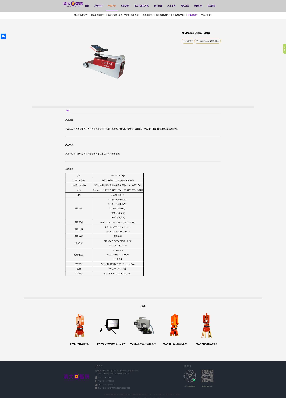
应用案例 (125, 5)
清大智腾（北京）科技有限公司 (129, 397)
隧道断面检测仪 (80, 15)
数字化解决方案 (142, 5)
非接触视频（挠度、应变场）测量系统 (123, 15)
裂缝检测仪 (147, 15)
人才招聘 (171, 5)
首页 (87, 5)
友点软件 (162, 397)
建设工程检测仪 (162, 15)
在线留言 (212, 5)
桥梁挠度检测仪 (97, 15)
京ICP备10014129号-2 (148, 397)
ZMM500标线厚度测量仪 (210, 41)
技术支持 (158, 5)
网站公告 (185, 5)
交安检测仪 (192, 15)
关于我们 (98, 5)
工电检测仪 (205, 15)
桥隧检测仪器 (178, 15)
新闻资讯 (198, 5)
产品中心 (112, 5)
